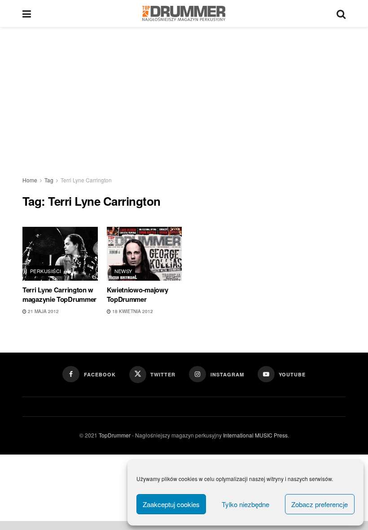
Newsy (123, 270)
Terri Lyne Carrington (86, 180)
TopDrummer (115, 435)
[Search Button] (341, 13)
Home (29, 180)
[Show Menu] (26, 13)
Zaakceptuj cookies (171, 504)
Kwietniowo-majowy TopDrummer (137, 294)
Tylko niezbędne (245, 504)
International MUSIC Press (255, 435)
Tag (48, 180)
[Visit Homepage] (183, 13)
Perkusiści (45, 270)
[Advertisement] (184, 94)
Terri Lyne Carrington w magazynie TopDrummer (59, 294)
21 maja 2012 (42, 311)
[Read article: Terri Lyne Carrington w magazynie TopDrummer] (60, 254)
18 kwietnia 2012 (132, 311)
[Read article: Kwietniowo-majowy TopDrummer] (144, 254)
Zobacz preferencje (319, 504)
